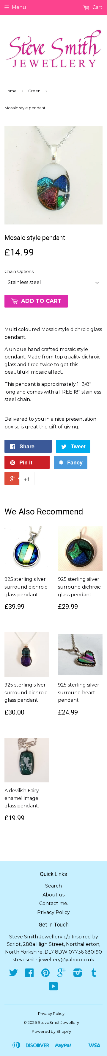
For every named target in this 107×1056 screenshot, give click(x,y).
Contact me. (53, 903)
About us (53, 895)
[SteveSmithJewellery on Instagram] (77, 974)
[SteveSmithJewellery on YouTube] (53, 988)
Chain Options (19, 271)
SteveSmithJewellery (58, 1022)
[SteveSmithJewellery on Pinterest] (45, 974)
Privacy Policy (53, 912)
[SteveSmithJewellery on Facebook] (29, 974)
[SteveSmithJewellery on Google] (61, 974)
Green (34, 90)
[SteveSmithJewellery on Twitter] (13, 974)
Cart (97, 7)
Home (10, 90)
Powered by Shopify (51, 1031)
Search (53, 886)
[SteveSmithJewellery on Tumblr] (93, 974)
